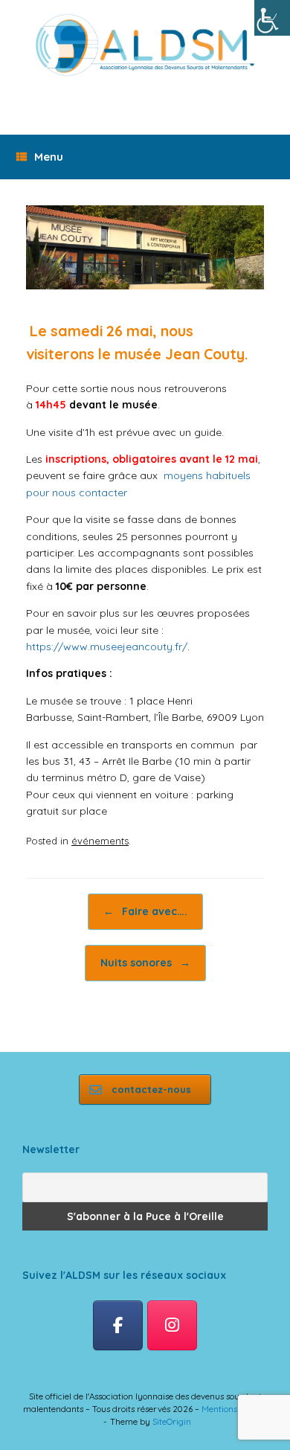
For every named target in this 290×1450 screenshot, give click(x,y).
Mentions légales (234, 1408)
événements (100, 841)
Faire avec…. (145, 911)
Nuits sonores (145, 962)
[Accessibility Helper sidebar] (272, 18)
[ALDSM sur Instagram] (172, 1325)
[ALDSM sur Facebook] (118, 1325)
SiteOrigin (171, 1421)
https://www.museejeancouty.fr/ (106, 646)
